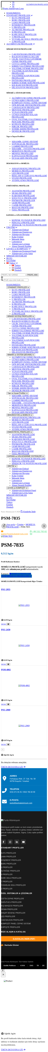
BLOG (9, 258)
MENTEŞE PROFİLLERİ (23, 110)
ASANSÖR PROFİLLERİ (23, 191)
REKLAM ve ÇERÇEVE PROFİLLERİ (29, 176)
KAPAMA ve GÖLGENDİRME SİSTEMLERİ (24, 456)
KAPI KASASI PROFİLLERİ (25, 156)
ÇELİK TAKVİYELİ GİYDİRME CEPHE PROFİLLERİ (27, 60)
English (9, 505)
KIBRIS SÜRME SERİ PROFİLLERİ (28, 83)
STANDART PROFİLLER (18, 15)
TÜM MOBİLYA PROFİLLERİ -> (16, 576)
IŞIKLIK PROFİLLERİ (22, 126)
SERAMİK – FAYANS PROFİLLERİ (28, 149)
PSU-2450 (5, 629)
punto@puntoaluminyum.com (14, 534)
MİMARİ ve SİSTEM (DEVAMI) (19, 355)
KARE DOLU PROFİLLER (24, 34)
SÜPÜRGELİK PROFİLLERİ (25, 144)
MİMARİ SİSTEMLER (16, 256)
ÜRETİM (10, 227)
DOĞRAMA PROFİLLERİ (24, 80)
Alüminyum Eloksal (20, 230)
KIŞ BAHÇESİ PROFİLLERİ (25, 85)
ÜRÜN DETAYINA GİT (12, 767)
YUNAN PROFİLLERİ (22, 112)
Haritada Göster (12, 945)
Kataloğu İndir (29, 511)
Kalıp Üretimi (17, 237)
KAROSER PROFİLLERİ (23, 196)
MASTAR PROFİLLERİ (22, 207)
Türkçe (9, 502)
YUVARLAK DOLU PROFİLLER (27, 39)
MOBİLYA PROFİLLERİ (23, 171)
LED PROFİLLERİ (20, 173)
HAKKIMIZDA (13, 13)
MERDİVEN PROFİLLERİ (24, 151)
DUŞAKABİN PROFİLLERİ (24, 158)
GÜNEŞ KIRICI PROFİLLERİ (25, 100)
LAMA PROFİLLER (21, 22)
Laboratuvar (17, 242)
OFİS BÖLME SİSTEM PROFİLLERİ (28, 105)
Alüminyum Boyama (20, 234)
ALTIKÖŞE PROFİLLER (23, 30)
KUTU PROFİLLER (21, 18)
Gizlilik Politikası (9, 966)
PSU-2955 (5, 589)
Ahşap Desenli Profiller (21, 246)
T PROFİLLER (18, 37)
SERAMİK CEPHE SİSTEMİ (25, 141)
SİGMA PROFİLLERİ (21, 193)
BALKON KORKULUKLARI (25, 57)
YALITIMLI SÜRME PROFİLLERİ (27, 68)
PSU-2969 (5, 710)
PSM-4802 (6, 670)
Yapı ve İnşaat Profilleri (16, 393)
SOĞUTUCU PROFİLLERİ (24, 198)
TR (13, 2)
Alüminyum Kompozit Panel (24, 251)
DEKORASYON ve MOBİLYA (19, 415)
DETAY (3, 624)
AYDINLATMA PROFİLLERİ (25, 180)
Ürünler (20, 524)
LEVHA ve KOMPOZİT (17, 249)
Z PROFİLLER (18, 41)
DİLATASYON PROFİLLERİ (25, 87)
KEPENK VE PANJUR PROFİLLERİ (28, 220)
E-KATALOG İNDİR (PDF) (24, 939)
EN (13, 4)
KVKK (22, 966)
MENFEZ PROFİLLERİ (22, 153)
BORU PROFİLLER (21, 20)
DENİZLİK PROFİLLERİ (23, 131)
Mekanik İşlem (18, 239)
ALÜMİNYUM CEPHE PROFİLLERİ (29, 98)
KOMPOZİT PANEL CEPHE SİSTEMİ (29, 103)
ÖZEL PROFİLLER (20, 210)
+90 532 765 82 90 (38, 532)
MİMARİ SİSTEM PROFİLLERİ (19, 316)
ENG (31, 966)
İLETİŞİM (10, 261)
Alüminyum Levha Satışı (22, 253)
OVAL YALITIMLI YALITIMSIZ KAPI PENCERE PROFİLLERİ (29, 120)
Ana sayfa (10, 524)
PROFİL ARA (32, 275)
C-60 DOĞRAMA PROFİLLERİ (26, 54)
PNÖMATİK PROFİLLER (23, 200)
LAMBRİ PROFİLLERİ (22, 146)
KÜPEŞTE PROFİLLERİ (23, 124)
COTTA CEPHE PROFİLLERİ (25, 64)
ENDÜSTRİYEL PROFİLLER (18, 432)
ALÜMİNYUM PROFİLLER (19, 44)
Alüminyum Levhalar (21, 244)
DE (13, 7)
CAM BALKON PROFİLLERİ (25, 107)
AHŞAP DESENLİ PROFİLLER (26, 168)
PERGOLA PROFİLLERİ (23, 222)
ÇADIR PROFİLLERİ (21, 205)
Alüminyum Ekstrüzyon (22, 232)
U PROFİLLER (18, 27)
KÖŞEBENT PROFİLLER (23, 25)
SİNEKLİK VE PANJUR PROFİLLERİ (29, 225)
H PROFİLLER (18, 32)
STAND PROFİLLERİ (22, 178)
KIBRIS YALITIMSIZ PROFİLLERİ (28, 66)
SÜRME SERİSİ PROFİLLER (25, 129)
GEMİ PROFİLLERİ (21, 203)
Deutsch (9, 507)
